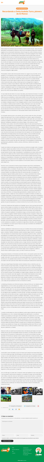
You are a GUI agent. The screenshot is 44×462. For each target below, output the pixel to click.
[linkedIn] (12, 409)
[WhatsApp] (9, 409)
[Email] (19, 409)
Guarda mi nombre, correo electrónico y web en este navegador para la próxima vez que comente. (20, 438)
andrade (24, 460)
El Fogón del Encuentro (22, 8)
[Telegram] (16, 409)
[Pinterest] (38, 406)
